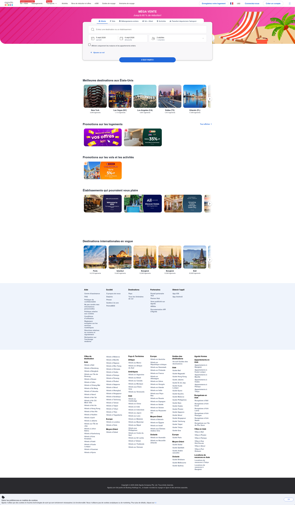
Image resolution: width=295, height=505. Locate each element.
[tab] (102, 21)
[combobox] (150, 29)
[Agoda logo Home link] (9, 3)
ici (155, 502)
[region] (147, 100)
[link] (103, 137)
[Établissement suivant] (210, 203)
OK (289, 499)
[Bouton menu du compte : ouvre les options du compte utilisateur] (289, 3)
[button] (52, 3)
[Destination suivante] (210, 99)
